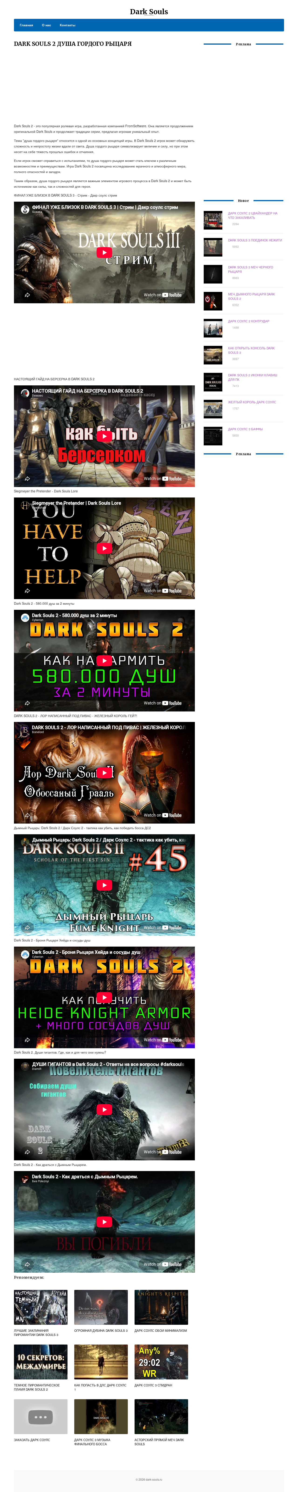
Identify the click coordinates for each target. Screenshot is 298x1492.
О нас (46, 25)
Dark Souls (149, 11)
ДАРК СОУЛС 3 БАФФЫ (245, 429)
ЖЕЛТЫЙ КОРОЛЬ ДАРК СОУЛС (252, 402)
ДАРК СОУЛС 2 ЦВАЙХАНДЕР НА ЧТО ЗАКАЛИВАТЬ (253, 215)
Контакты (67, 25)
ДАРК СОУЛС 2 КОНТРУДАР (248, 321)
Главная (26, 25)
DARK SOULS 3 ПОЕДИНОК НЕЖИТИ (255, 240)
